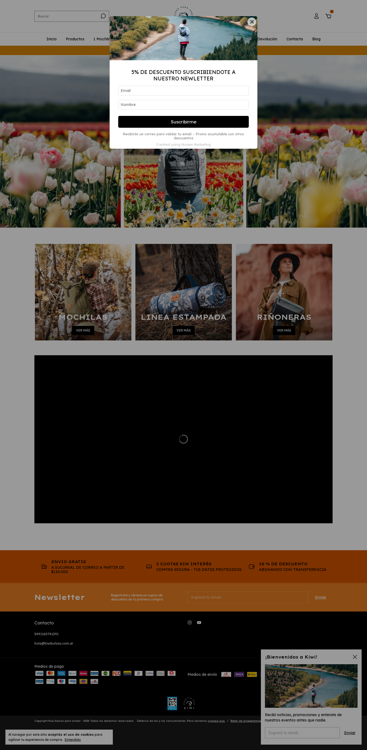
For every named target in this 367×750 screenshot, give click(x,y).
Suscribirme (183, 122)
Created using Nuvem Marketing (183, 144)
